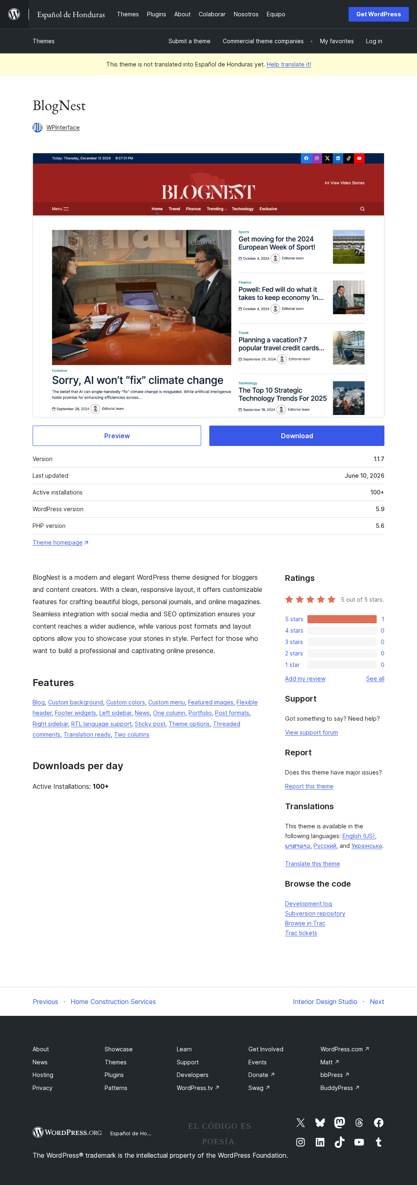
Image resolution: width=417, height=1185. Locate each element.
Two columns (131, 734)
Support (188, 1062)
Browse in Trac (305, 923)
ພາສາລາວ (297, 845)
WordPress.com (345, 1049)
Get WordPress (378, 14)
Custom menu (166, 702)
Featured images (210, 702)
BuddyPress (340, 1087)
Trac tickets (301, 932)
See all (375, 678)
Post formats (232, 712)
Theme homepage (58, 542)
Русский (325, 845)
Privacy (43, 1087)
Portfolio (200, 712)
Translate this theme (312, 863)
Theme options (189, 723)
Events (257, 1062)
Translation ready (87, 734)
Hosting (43, 1074)
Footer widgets (75, 712)
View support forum (311, 732)
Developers (192, 1074)
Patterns (116, 1087)
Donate (261, 1074)
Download (297, 436)
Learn (184, 1049)
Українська (366, 845)
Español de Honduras (137, 1133)
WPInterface (63, 127)
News (142, 712)
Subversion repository (315, 913)
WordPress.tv (198, 1087)
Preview (117, 436)
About (41, 1049)
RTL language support (101, 723)
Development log (308, 903)
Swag (259, 1087)
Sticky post (150, 723)
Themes (44, 41)
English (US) (358, 835)
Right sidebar (50, 723)
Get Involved (265, 1049)
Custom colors (125, 702)
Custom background (75, 702)
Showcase (119, 1049)
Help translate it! (289, 64)
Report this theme (309, 786)
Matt (330, 1062)
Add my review (305, 678)
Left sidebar (115, 712)
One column (169, 712)
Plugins (114, 1074)
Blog (39, 702)
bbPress (335, 1074)
